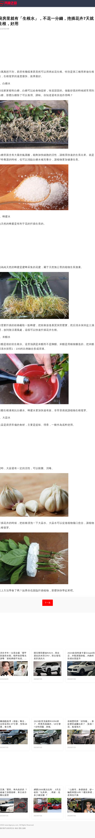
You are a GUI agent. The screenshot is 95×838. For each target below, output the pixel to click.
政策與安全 (10, 828)
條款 (16, 828)
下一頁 (48, 603)
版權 (24, 828)
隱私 (20, 828)
